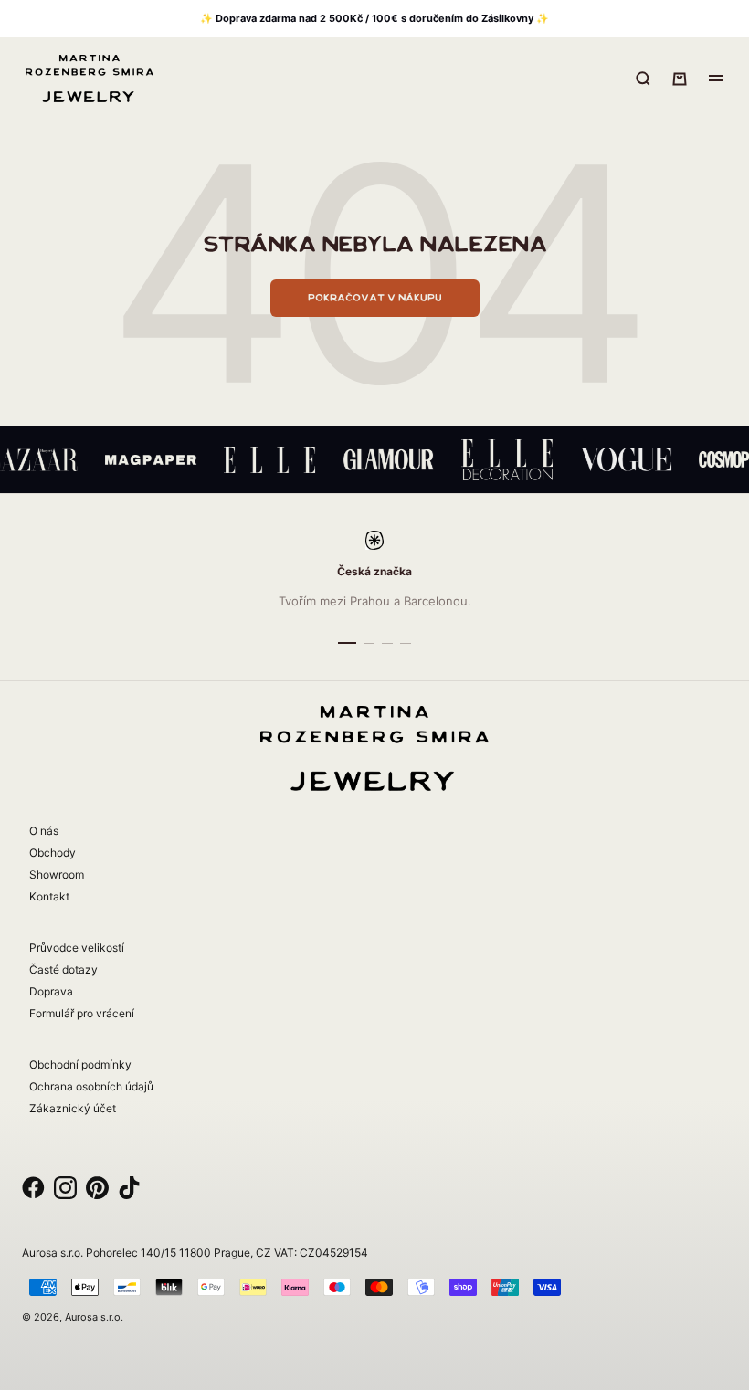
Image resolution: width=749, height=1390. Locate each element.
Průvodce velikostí (76, 947)
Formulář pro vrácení (81, 1013)
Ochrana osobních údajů (91, 1086)
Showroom (56, 874)
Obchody (52, 852)
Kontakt (49, 896)
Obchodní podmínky (80, 1064)
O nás (43, 830)
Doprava (51, 991)
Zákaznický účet (72, 1108)
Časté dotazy (63, 969)
